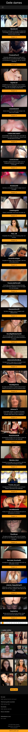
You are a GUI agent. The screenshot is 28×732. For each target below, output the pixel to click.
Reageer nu (14, 37)
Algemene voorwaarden (14, 726)
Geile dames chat (5, 704)
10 (18, 622)
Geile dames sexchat (6, 709)
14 (25, 622)
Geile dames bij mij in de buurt (9, 699)
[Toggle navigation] (3, 7)
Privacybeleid (14, 727)
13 (22, 622)
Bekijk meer (14, 689)
